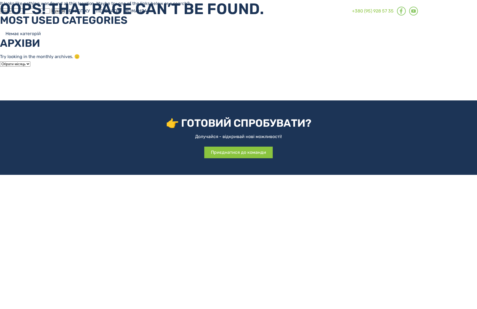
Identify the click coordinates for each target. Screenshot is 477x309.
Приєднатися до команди (238, 152)
